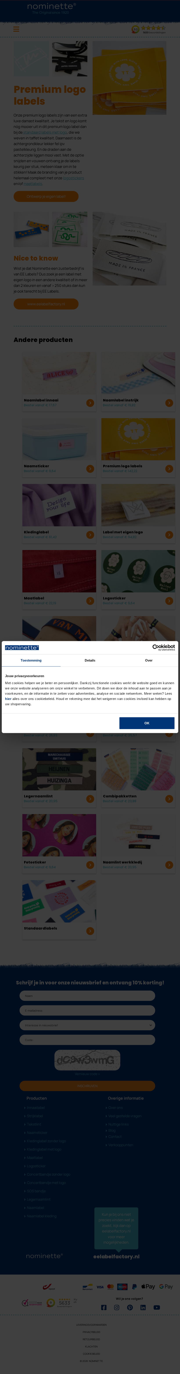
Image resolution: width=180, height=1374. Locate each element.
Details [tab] (90, 660)
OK (146, 723)
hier (8, 698)
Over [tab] (149, 660)
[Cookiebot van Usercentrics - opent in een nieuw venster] (156, 647)
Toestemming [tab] (31, 660)
